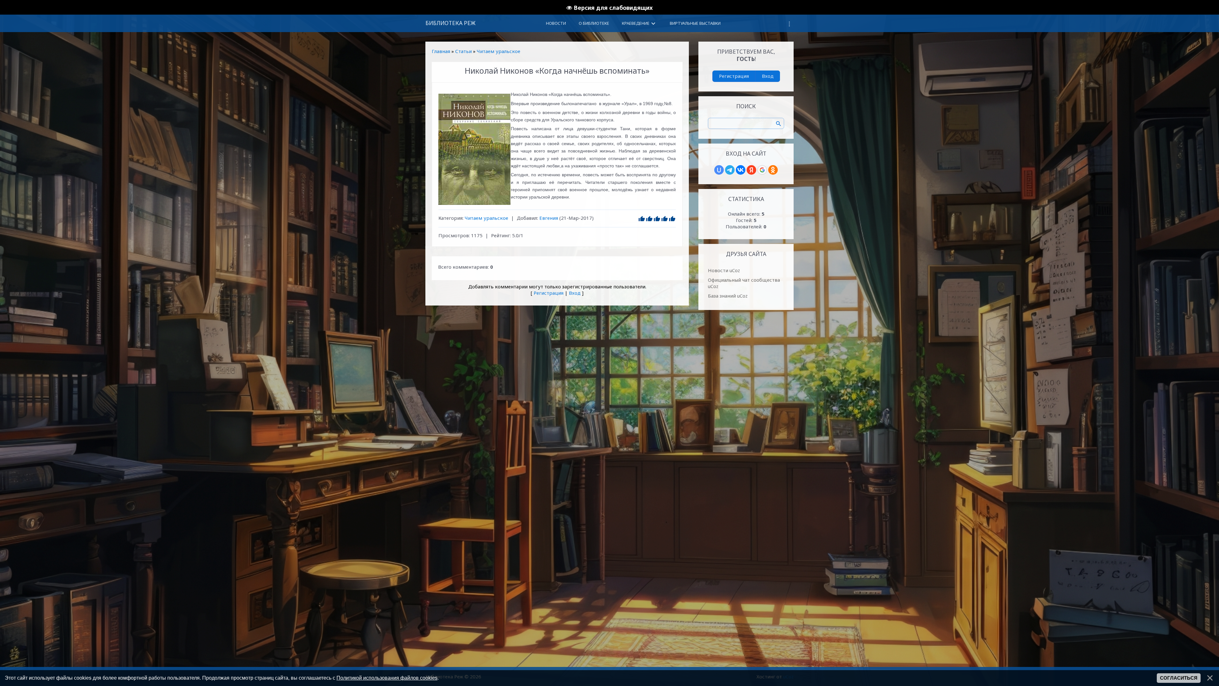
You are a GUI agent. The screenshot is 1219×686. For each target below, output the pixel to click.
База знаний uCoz (728, 296)
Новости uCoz (724, 270)
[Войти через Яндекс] (751, 170)
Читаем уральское (498, 51)
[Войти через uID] (719, 170)
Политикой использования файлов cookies (386, 678)
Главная (441, 51)
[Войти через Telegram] (730, 170)
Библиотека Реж (450, 23)
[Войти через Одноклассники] (773, 170)
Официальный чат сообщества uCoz (744, 283)
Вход (575, 293)
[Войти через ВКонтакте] (740, 170)
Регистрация (548, 293)
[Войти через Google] (762, 170)
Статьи (463, 51)
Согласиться (1178, 678)
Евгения (548, 218)
